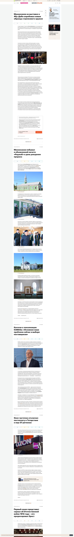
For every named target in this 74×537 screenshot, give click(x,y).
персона (50, 7)
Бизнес (19, 497)
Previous (49, 21)
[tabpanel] (54, 14)
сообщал (37, 165)
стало (23, 308)
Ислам (19, 315)
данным (26, 166)
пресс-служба (28, 346)
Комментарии (28, 141)
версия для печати (40, 138)
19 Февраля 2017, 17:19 (17, 11)
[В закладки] (46, 13)
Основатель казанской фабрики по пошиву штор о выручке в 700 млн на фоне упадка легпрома (54, 19)
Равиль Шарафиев (55, 9)
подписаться (38, 132)
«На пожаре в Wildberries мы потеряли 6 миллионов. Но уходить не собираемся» (54, 14)
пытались (24, 488)
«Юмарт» (54, 10)
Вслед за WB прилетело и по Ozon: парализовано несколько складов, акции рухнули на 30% (31, 479)
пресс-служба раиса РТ (21, 191)
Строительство (23, 315)
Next (59, 21)
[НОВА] (24, 3)
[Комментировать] (46, 11)
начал (21, 402)
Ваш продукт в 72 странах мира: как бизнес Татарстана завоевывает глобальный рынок (54, 34)
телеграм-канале (28, 431)
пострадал (19, 484)
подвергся (24, 487)
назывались (20, 406)
